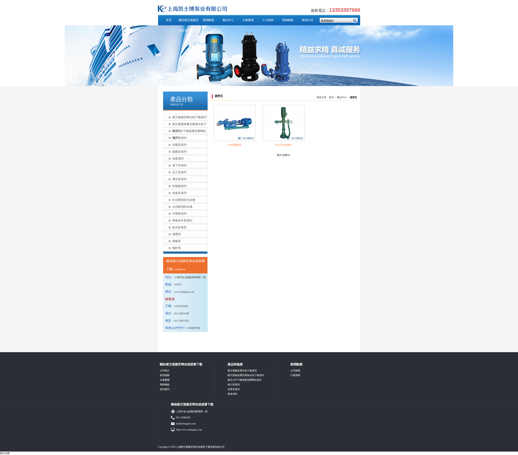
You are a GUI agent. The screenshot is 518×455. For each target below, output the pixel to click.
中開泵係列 (179, 213)
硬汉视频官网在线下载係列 (189, 117)
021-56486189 (183, 417)
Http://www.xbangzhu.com (189, 429)
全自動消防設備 (182, 206)
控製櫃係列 (179, 186)
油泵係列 (178, 158)
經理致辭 (165, 375)
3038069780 (194, 328)
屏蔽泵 (176, 241)
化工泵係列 (179, 172)
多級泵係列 (179, 193)
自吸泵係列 (179, 144)
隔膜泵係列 (179, 151)
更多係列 (232, 393)
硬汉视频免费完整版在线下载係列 (189, 125)
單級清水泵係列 (182, 220)
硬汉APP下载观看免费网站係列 (189, 132)
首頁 (169, 20)
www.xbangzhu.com (184, 291)
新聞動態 (208, 20)
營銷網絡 (287, 20)
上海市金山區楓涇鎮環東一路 (192, 411)
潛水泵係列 (179, 179)
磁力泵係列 (179, 137)
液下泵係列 (179, 165)
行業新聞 (295, 375)
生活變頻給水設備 (183, 199)
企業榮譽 (248, 20)
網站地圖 (5, 453)
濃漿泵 (176, 234)
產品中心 (228, 20)
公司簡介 (165, 370)
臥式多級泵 (179, 227)
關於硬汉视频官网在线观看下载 (188, 25)
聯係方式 (307, 20)
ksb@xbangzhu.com (186, 423)
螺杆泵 (176, 248)
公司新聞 (295, 370)
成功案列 (165, 389)
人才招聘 (268, 20)
